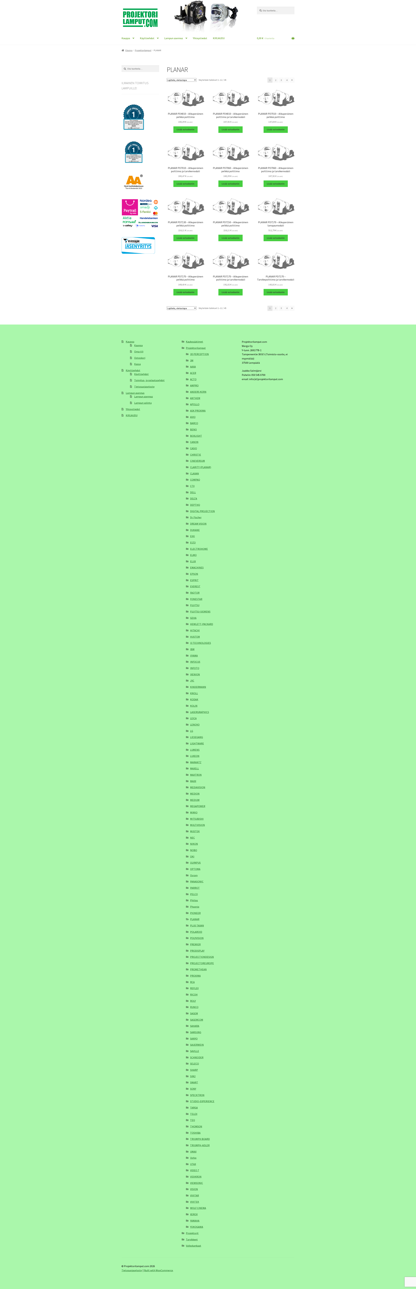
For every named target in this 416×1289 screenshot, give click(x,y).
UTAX (193, 1164)
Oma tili (138, 351)
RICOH (194, 994)
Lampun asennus (173, 38)
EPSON (194, 573)
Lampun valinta (143, 402)
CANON (194, 442)
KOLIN (193, 705)
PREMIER (195, 944)
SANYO (194, 1038)
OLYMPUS (195, 862)
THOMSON (196, 1126)
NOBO (193, 850)
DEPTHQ (195, 504)
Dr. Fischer (196, 517)
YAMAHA (194, 1220)
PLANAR (194, 919)
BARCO (194, 423)
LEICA (193, 718)
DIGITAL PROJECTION (202, 511)
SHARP (194, 1070)
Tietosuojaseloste (144, 386)
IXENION (195, 674)
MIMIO (193, 812)
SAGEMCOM (196, 1019)
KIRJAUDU (219, 38)
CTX (192, 486)
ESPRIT (194, 580)
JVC (192, 680)
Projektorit (192, 1233)
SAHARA (194, 1025)
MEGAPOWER (197, 806)
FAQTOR (195, 592)
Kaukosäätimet (194, 341)
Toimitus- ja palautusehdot (149, 380)
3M (191, 360)
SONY (193, 1088)
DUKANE (195, 530)
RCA (192, 982)
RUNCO (194, 1007)
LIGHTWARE (197, 743)
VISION (194, 1189)
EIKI (192, 536)
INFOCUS (195, 661)
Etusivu (128, 50)
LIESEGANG (196, 737)
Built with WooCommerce (158, 1270)
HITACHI (195, 630)
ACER (193, 373)
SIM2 (192, 1076)
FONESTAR (196, 599)
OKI (192, 856)
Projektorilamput (143, 50)
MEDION (195, 793)
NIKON (194, 843)
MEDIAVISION (197, 787)
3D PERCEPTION (199, 354)
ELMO (193, 555)
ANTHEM (195, 398)
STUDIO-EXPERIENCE (202, 1101)
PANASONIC (196, 881)
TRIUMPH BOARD (200, 1139)
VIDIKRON (196, 1176)
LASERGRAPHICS (199, 712)
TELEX (193, 1114)
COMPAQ (195, 479)
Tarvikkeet (192, 1239)
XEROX (194, 1214)
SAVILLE (194, 1051)
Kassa (137, 364)
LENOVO (195, 724)
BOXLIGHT (196, 435)
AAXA (193, 366)
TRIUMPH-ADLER (200, 1145)
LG (191, 731)
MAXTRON (196, 774)
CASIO (193, 448)
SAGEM (194, 1013)
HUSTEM (195, 636)
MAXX (193, 781)
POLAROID (196, 931)
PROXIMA (195, 975)
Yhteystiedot (200, 38)
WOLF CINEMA (198, 1208)
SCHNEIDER (196, 1057)
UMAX (193, 1151)
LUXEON (194, 756)
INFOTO (194, 668)
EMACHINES (197, 567)
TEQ (192, 1120)
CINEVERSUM (197, 460)
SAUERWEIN (197, 1044)
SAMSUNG (195, 1032)
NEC (192, 837)
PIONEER (195, 913)
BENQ (193, 429)
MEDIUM (195, 800)
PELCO (194, 894)
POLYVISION (197, 938)
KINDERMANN (198, 687)
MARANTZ (195, 762)
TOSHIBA (195, 1132)
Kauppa (126, 38)
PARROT (195, 887)
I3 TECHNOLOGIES (200, 642)
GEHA (193, 617)
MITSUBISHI (197, 818)
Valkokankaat (193, 1245)
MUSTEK (195, 831)
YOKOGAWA (196, 1226)
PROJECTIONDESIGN (202, 956)
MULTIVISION (197, 825)
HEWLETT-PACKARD (201, 624)
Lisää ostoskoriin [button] (185, 129)
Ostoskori (139, 357)
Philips (194, 900)
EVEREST (195, 586)
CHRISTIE (195, 454)
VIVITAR (194, 1195)
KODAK (194, 699)
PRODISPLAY (197, 950)
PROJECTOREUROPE (202, 963)
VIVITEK (194, 1201)
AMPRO (194, 385)
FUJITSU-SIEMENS (200, 611)
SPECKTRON (197, 1095)
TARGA (194, 1107)
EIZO (193, 542)
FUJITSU (194, 605)
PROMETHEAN (198, 969)
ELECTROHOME (199, 548)
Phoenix (194, 906)
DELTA (193, 498)
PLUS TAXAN (197, 925)
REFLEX (194, 988)
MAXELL (194, 768)
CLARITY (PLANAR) (200, 467)
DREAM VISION (198, 523)
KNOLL (194, 693)
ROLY (193, 1000)
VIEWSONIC (196, 1183)
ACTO (193, 379)
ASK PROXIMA (198, 410)
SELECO (194, 1063)
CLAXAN (194, 473)
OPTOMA (195, 869)
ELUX (193, 561)
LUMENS (195, 749)
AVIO (192, 417)
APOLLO (194, 404)
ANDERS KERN (198, 391)
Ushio (193, 1157)
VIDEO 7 (194, 1170)
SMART (194, 1082)
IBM (192, 649)
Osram (194, 875)
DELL (193, 492)
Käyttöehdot (147, 38)
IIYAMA (194, 655)
